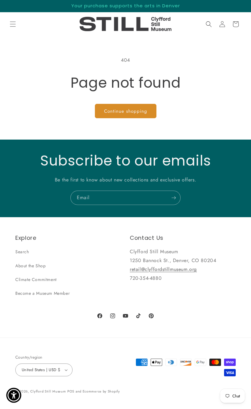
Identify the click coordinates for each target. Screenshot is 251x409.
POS (70, 391)
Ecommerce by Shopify (101, 391)
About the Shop (30, 266)
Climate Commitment (36, 279)
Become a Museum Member (42, 293)
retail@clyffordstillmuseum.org (163, 269)
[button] (13, 24)
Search (22, 252)
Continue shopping (125, 111)
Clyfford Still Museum (48, 391)
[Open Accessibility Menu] (13, 395)
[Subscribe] (173, 198)
